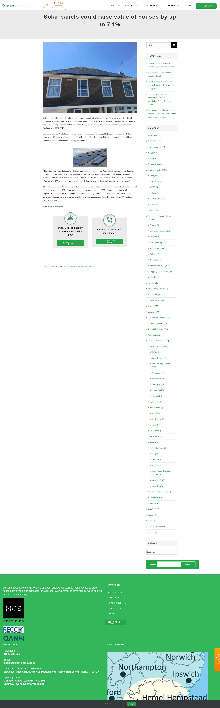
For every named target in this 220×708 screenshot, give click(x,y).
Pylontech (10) (157, 390)
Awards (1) (152, 135)
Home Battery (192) (159, 358)
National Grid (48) (157, 248)
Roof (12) (155, 413)
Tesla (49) (152, 521)
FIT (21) (155, 454)
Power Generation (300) (160, 265)
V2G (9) (154, 187)
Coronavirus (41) (155, 164)
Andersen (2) (156, 181)
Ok (131, 704)
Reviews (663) (154, 335)
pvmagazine (58, 206)
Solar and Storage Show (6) (161, 492)
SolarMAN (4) (156, 497)
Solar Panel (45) (158, 480)
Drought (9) (154, 225)
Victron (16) (156, 396)
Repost (47, 266)
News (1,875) (153, 306)
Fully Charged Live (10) (158, 289)
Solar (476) (154, 442)
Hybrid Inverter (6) (157, 402)
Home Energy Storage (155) (160, 365)
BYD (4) (155, 352)
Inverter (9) (154, 425)
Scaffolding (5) (157, 419)
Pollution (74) (155, 254)
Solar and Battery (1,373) (158, 341)
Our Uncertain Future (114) (159, 318)
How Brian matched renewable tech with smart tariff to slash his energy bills (161, 85)
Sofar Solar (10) (156, 436)
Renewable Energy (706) (158, 329)
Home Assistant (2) (156, 300)
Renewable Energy (74, 266)
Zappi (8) (155, 193)
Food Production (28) (158, 323)
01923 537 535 (11, 654)
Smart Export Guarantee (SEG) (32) (161, 473)
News (65, 266)
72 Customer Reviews (58, 7)
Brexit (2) (152, 158)
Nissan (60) (154, 204)
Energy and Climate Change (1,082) (159, 218)
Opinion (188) (153, 312)
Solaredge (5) (157, 486)
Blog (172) (152, 152)
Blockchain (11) (154, 141)
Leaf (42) (155, 210)
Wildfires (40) (155, 277)
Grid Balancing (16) (158, 242)
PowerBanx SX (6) (159, 378)
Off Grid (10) (155, 431)
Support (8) (152, 515)
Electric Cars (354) (157, 199)
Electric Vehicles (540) (157, 170)
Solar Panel (84, 266)
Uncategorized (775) (156, 526)
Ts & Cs (121, 704)
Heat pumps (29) (155, 294)
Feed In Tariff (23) (159, 448)
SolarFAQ (92, 266)
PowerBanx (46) (158, 373)
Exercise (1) (153, 283)
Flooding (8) (155, 237)
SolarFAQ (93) (154, 509)
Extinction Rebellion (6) (160, 231)
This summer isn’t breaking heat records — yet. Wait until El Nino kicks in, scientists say (162, 113)
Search (153, 564)
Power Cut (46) (156, 260)
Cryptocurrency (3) (157, 147)
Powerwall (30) (157, 384)
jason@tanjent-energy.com (19, 662)
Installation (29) (156, 407)
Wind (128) (152, 532)
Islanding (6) (156, 465)
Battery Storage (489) (159, 346)
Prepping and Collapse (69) (161, 271)
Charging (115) (156, 176)
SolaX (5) (154, 503)
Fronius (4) (156, 459)
